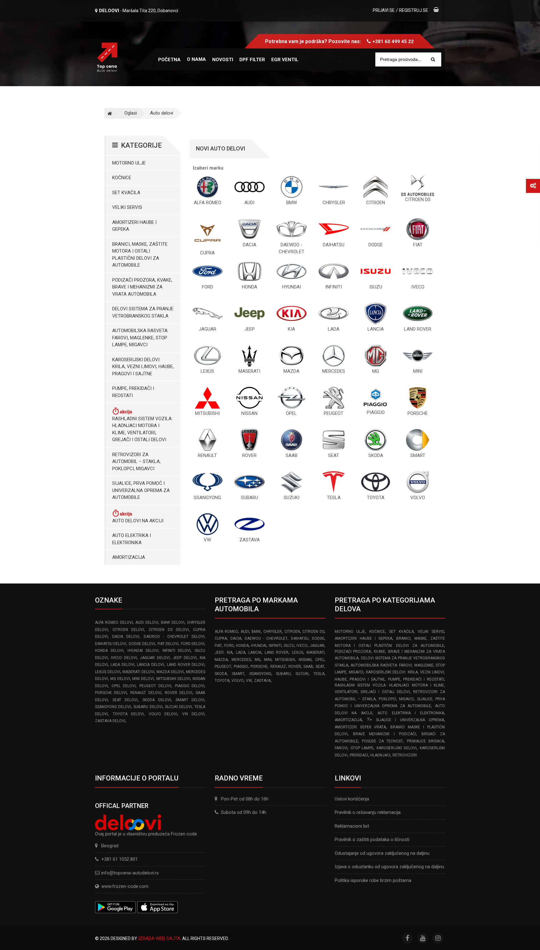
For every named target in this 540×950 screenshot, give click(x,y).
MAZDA (221, 659)
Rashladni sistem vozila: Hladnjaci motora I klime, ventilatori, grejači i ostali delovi (142, 429)
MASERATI (315, 652)
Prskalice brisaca (425, 741)
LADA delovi (122, 664)
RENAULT (278, 666)
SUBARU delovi (147, 707)
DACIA (235, 638)
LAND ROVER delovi (186, 664)
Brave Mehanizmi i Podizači (384, 734)
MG (257, 659)
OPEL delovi (124, 686)
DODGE (318, 638)
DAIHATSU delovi (110, 644)
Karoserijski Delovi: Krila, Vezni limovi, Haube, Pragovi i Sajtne (143, 367)
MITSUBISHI (285, 659)
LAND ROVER (277, 652)
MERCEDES (241, 659)
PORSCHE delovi (111, 693)
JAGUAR (317, 645)
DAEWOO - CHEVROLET (266, 638)
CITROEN (292, 631)
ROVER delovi (178, 693)
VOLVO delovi (163, 714)
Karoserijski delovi (397, 748)
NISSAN (305, 659)
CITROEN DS (313, 631)
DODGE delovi (142, 644)
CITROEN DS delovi (168, 630)
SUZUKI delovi (178, 707)
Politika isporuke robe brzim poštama (373, 880)
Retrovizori (404, 755)
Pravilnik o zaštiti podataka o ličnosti (372, 839)
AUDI (245, 631)
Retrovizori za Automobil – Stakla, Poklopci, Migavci (136, 461)
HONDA (242, 645)
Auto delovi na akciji (137, 521)
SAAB (308, 666)
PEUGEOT (223, 666)
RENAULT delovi (145, 693)
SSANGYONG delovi (113, 707)
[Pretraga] (433, 59)
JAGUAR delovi (154, 658)
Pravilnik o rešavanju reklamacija (368, 812)
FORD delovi (192, 644)
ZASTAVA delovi (110, 721)
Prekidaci (359, 755)
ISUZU (289, 645)
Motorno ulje (129, 163)
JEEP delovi (184, 658)
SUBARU (283, 674)
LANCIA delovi (150, 664)
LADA (240, 652)
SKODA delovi (156, 700)
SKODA (221, 674)
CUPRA (221, 638)
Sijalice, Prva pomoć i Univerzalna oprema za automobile (141, 490)
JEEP (219, 652)
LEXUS (297, 652)
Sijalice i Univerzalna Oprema (410, 720)
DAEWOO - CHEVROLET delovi (174, 636)
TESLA (318, 674)
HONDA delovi (109, 650)
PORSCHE (259, 666)
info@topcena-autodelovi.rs (130, 873)
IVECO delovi (124, 658)
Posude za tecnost (382, 741)
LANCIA (254, 652)
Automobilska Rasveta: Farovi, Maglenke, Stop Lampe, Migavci (140, 337)
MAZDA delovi (170, 672)
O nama (196, 59)
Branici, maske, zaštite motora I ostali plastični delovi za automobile (140, 254)
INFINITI (275, 645)
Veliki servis (127, 207)
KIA (229, 652)
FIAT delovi (168, 644)
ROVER (294, 666)
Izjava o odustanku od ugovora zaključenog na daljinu (389, 866)
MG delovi (120, 679)
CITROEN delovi (128, 630)
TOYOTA (222, 680)
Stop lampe (362, 748)
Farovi (341, 748)
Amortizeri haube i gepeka (134, 225)
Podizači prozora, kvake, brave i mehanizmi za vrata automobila (142, 287)
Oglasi (130, 113)
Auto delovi (161, 113)
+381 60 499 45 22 (393, 41)
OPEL (319, 659)
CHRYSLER (272, 631)
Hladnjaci (380, 755)
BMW (256, 631)
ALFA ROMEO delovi (114, 622)
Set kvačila (126, 192)
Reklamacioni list (352, 826)
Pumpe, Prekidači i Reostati (133, 392)
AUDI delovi (146, 622)
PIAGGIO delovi (190, 686)
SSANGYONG (260, 674)
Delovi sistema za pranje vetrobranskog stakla (142, 312)
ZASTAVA (262, 680)
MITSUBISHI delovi (173, 679)
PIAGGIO (241, 666)
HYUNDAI (258, 645)
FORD (229, 645)
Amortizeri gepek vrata (360, 727)
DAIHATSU (299, 638)
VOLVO (238, 680)
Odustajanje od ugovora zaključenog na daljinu (382, 853)
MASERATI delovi (138, 672)
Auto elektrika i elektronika (131, 539)
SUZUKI (302, 674)
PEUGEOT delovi (155, 686)
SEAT (320, 666)
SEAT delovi (125, 700)
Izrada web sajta (159, 938)
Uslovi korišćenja (352, 799)
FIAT (218, 645)
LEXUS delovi (107, 672)
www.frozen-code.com (124, 886)
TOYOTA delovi (128, 714)
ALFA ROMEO (226, 631)
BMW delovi (172, 622)
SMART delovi (190, 700)
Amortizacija (128, 557)
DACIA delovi (125, 636)
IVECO (302, 645)
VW (249, 680)
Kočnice (121, 177)
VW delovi (193, 714)
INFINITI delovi (176, 650)
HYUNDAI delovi (143, 650)
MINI (268, 659)
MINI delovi (143, 679)
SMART (238, 674)
